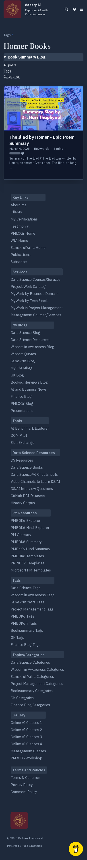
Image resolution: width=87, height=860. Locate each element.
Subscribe (19, 261)
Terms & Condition (25, 777)
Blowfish (36, 845)
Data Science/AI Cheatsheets (34, 474)
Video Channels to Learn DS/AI (35, 481)
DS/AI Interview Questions (32, 488)
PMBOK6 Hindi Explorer (30, 527)
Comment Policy (24, 792)
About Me (19, 205)
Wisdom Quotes (23, 354)
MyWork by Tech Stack (29, 300)
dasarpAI (36, 9)
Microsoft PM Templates (31, 570)
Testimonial (20, 226)
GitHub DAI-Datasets (28, 495)
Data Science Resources (30, 339)
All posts (10, 65)
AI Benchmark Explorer (30, 428)
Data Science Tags (25, 588)
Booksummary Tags (27, 630)
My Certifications (24, 219)
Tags (7, 35)
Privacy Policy (22, 784)
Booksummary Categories (32, 690)
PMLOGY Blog (22, 403)
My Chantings (22, 368)
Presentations (22, 410)
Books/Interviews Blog (29, 382)
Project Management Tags (32, 609)
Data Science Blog (25, 332)
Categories (12, 77)
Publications (21, 254)
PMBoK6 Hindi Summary (30, 549)
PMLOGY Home (23, 233)
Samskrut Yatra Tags (27, 602)
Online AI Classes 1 (26, 722)
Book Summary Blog (27, 57)
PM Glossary (21, 534)
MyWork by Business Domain (34, 293)
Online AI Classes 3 (26, 737)
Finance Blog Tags (25, 644)
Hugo (25, 845)
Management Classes (28, 751)
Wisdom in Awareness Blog (32, 347)
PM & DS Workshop (26, 758)
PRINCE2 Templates (27, 563)
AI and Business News (29, 389)
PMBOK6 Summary (26, 542)
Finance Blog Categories (30, 705)
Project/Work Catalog (28, 286)
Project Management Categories (37, 683)
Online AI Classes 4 (26, 744)
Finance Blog (21, 396)
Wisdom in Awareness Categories (37, 669)
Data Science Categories (30, 662)
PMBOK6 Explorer (25, 520)
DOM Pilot (19, 435)
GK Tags (17, 637)
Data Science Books (27, 467)
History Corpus (23, 503)
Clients (16, 212)
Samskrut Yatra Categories (32, 676)
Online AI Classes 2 (26, 729)
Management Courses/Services (36, 315)
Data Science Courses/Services (35, 279)
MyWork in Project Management (37, 308)
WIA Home (19, 240)
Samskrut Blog (23, 361)
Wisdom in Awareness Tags (32, 595)
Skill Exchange (22, 442)
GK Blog (17, 375)
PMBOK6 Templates (27, 556)
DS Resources (22, 460)
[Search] (66, 9)
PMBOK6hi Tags (24, 623)
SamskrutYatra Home (28, 247)
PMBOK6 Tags (22, 616)
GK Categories (22, 698)
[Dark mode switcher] (74, 9)
